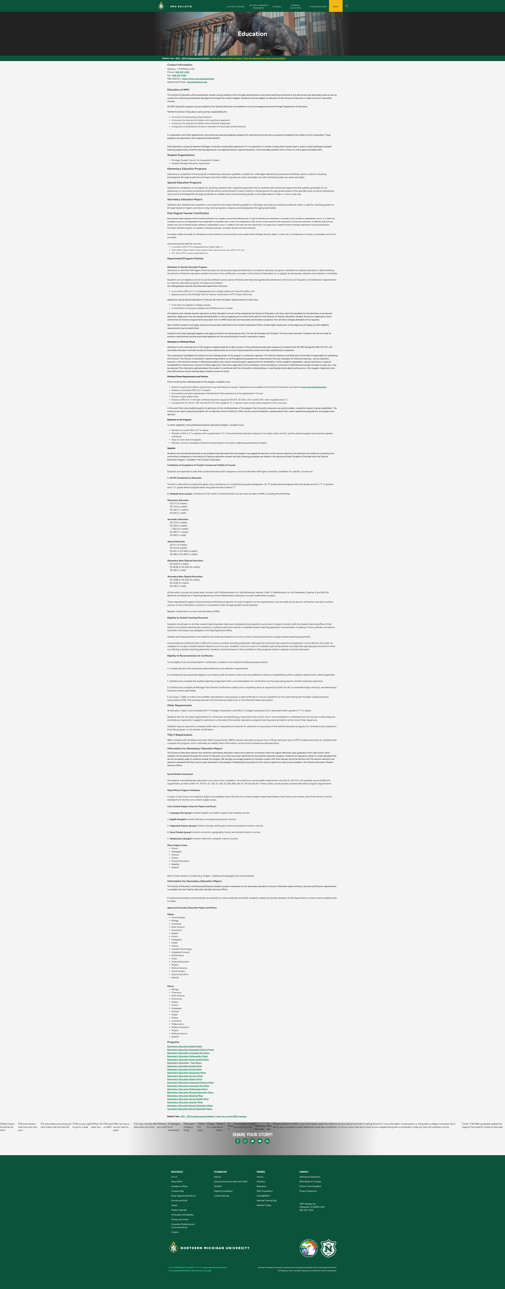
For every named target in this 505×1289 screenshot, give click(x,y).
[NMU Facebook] (237, 1141)
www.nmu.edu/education (314, 387)
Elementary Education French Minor (184, 1069)
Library (174, 1205)
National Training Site (267, 1200)
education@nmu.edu (197, 82)
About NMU (176, 1181)
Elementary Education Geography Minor (186, 1072)
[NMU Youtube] (259, 1141)
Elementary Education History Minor (184, 1079)
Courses (276, 7)
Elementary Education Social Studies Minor (188, 1099)
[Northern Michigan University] (161, 6)
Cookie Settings (221, 1196)
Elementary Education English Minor (184, 1066)
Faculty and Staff (179, 1200)
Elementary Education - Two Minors (184, 1063)
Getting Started (235, 7)
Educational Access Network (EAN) (230, 1181)
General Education (295, 6)
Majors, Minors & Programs (258, 6)
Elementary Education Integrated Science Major (190, 1049)
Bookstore (261, 1186)
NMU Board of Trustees (310, 1181)
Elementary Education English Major (184, 1046)
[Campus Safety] (328, 1248)
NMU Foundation (265, 1191)
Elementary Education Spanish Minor (185, 1102)
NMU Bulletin (181, 6)
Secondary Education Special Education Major (189, 1109)
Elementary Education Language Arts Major (188, 1053)
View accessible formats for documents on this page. (190, 1271)
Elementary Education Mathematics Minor (187, 1089)
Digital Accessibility (223, 1191)
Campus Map (177, 1191)
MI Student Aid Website (182, 1214)
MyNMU (218, 1186)
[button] (347, 5)
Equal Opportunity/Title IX (183, 1196)
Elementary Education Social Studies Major (188, 1059)
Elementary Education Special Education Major (190, 1105)
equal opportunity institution (215, 1267)
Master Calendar (179, 1210)
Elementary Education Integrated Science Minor (190, 1082)
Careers (174, 1232)
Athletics (261, 1181)
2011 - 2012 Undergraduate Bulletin (193, 58)
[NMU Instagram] (245, 1141)
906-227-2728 (182, 72)
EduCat (217, 1177)
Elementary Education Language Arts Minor (188, 1086)
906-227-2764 (179, 75)
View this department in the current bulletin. (264, 58)
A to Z (174, 1177)
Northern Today (264, 1205)
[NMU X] (252, 1141)
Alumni (260, 1177)
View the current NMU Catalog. (226, 58)
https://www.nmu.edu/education (198, 79)
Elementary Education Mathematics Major (187, 1056)
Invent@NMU (263, 1196)
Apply (335, 6)
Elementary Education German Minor (185, 1076)
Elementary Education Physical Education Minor (190, 1092)
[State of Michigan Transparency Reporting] (308, 1248)
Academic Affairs (179, 1186)
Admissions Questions (309, 1177)
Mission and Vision (180, 1219)
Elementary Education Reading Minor (185, 1096)
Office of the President (310, 1186)
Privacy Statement (308, 1191)
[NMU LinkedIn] (267, 1141)
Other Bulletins (318, 7)
